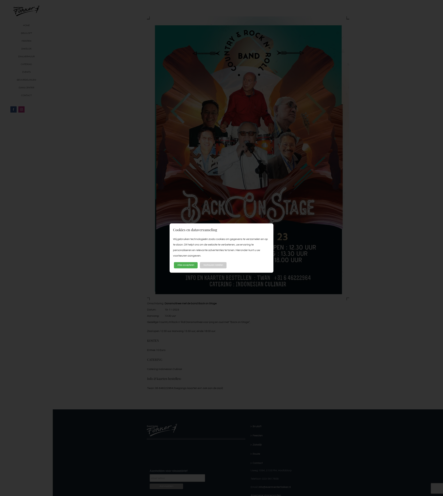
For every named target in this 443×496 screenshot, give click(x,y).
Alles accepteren (185, 265)
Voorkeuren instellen (213, 265)
